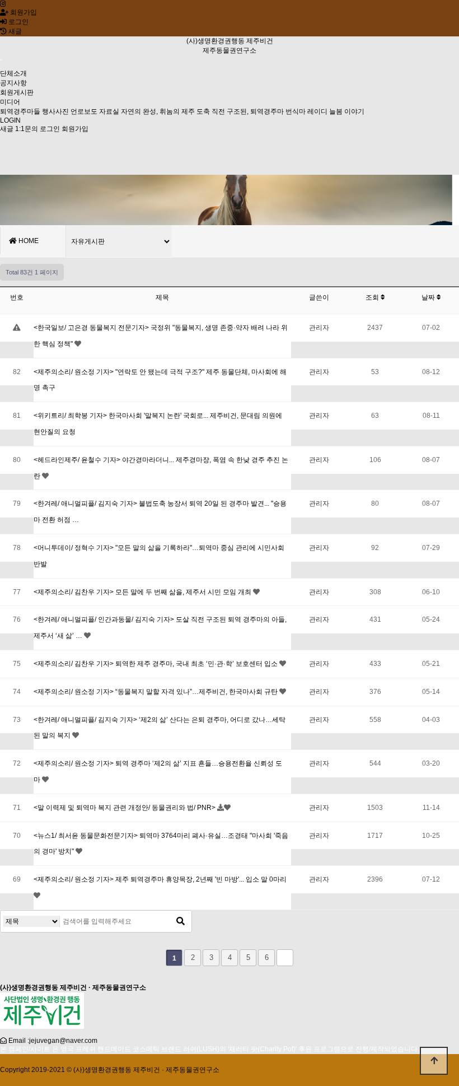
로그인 (18, 22)
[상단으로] (434, 1061)
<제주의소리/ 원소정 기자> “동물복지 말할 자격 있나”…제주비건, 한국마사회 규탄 (156, 692)
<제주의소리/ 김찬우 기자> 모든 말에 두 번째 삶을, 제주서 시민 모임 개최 (143, 592)
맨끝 (285, 957)
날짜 (429, 297)
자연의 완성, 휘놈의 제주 (158, 111)
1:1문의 (26, 129)
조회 (373, 297)
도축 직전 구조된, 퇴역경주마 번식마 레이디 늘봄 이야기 (280, 111)
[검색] (180, 921)
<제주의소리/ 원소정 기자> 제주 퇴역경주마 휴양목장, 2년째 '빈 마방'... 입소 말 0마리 (160, 879)
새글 (6, 129)
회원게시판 (17, 92)
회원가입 (22, 12)
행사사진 (55, 111)
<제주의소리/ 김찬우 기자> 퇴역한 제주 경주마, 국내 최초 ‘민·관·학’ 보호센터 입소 (156, 664)
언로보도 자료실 (95, 111)
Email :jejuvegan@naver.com (52, 1041)
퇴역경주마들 (20, 111)
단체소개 (13, 73)
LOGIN (10, 120)
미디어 (10, 102)
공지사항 (13, 83)
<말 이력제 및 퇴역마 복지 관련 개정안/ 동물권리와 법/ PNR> (125, 808)
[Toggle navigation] (1, 60)
